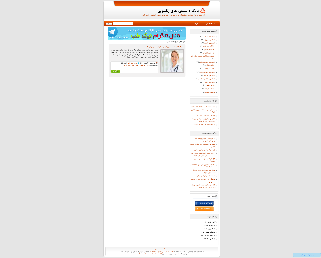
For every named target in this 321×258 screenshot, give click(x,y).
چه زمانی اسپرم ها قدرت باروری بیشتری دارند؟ (203, 111)
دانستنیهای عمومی (209, 82)
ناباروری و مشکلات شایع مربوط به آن (202, 56)
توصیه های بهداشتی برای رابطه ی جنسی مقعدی (202, 145)
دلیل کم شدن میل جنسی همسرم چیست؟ (204, 160)
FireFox (154, 254)
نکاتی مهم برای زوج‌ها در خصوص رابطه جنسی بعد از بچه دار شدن (203, 120)
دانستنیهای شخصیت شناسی (206, 79)
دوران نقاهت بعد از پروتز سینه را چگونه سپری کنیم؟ (165, 47)
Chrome (147, 254)
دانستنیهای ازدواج (210, 40)
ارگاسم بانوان (210, 65)
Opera (140, 254)
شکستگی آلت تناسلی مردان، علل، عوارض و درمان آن (202, 180)
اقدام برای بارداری (209, 49)
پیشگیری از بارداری (208, 52)
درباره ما (195, 23)
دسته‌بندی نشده (210, 92)
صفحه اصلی (210, 23)
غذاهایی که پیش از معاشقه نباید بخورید (203, 106)
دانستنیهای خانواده (209, 75)
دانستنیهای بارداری (210, 43)
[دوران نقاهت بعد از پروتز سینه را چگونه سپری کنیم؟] (115, 72)
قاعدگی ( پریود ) (209, 68)
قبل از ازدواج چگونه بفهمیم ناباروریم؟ (204, 124)
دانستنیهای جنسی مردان (207, 72)
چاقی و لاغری (210, 85)
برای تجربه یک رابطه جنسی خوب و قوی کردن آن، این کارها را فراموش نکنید (203, 154)
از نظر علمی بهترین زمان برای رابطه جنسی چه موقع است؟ (202, 165)
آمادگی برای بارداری (208, 46)
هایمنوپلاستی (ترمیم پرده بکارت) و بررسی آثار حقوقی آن (204, 139)
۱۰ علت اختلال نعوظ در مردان (206, 176)
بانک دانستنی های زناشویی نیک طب (162, 251)
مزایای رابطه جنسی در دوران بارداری (204, 150)
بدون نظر (134, 63)
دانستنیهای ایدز (209, 88)
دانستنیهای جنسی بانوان (207, 62)
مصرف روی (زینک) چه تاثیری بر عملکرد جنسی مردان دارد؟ (203, 171)
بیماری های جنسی (209, 36)
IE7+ (160, 254)
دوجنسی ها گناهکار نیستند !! (206, 115)
